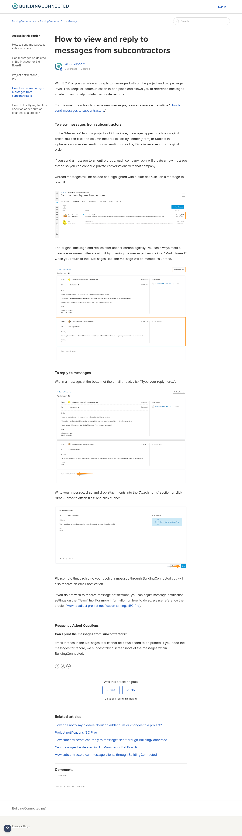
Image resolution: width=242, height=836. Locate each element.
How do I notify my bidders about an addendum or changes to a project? (29, 109)
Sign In (222, 7)
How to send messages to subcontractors (29, 46)
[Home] (40, 8)
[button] (7, 828)
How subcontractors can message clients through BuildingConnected (106, 755)
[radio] (110, 690)
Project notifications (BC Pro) (27, 77)
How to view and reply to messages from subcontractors (28, 92)
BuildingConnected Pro (52, 21)
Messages (73, 21)
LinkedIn (68, 668)
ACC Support (75, 64)
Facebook (57, 668)
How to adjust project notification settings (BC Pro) (103, 606)
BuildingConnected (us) (24, 21)
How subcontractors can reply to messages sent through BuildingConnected (111, 740)
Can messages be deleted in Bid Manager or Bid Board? (29, 61)
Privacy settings (20, 826)
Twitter (62, 668)
